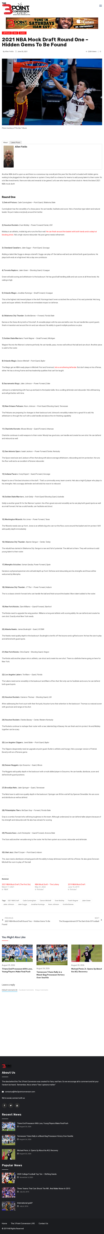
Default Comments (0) (9, 990)
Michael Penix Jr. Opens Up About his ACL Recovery (37, 1150)
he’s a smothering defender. (66, 367)
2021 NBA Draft (13, 901)
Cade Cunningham (29, 901)
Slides (22, 33)
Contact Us (43, 1223)
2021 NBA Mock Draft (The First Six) (16, 884)
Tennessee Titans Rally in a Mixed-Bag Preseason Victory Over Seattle (51, 975)
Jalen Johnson (8, 904)
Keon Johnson (53, 904)
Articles (6, 33)
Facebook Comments (26, 990)
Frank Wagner (73, 901)
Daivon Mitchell (45, 901)
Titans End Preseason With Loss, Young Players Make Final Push (42, 1123)
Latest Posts (15, 142)
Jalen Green (86, 901)
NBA (15, 33)
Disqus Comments (41, 990)
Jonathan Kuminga (38, 904)
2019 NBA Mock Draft (76, 884)
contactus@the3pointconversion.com (20, 1092)
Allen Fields (9, 51)
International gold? (25, 1203)
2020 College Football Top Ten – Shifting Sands (37, 1174)
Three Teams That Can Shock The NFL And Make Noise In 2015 (43, 1188)
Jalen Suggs (22, 904)
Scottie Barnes (68, 904)
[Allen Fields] (9, 156)
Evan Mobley (59, 901)
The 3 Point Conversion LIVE (23, 1223)
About (5, 142)
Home (4, 1223)
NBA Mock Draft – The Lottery (47, 884)
